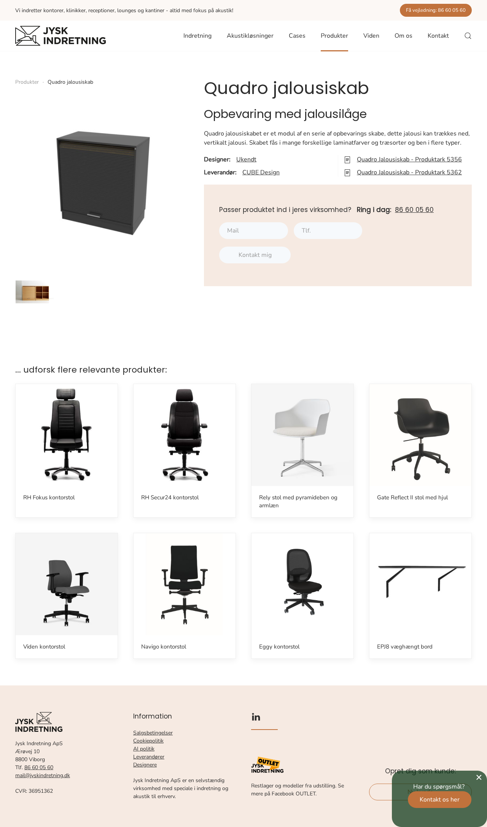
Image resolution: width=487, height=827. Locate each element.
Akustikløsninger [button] (250, 36)
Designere (145, 764)
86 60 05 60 (414, 209)
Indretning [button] (197, 36)
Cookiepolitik (148, 740)
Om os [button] (403, 36)
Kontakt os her (440, 799)
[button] (468, 36)
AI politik (143, 748)
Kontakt (438, 36)
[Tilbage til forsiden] (60, 36)
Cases (297, 36)
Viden (371, 36)
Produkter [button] (334, 36)
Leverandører (148, 756)
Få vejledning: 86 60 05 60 (436, 10)
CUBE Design (261, 172)
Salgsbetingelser (153, 732)
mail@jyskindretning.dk (42, 775)
